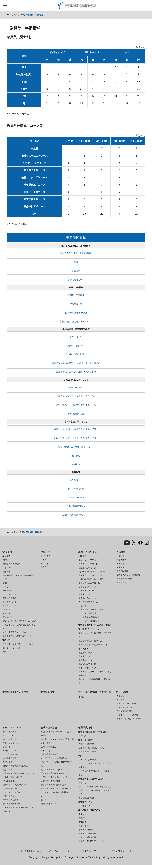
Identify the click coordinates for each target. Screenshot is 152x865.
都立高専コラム (47, 567)
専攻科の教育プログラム (89, 668)
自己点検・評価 (9, 602)
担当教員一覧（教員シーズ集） (92, 748)
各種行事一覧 (8, 747)
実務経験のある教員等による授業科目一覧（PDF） (76, 363)
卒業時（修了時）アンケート (76, 515)
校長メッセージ (76, 387)
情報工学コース (85, 660)
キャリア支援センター (126, 703)
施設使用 (45, 800)
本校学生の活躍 (9, 758)
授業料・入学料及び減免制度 (15, 766)
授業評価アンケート (76, 479)
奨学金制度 (7, 769)
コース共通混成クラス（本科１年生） (95, 609)
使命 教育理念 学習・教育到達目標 (76, 253)
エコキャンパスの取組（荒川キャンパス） (57, 794)
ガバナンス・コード (11, 606)
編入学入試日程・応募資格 (128, 575)
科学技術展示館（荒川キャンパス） (18, 644)
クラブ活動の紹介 (10, 754)
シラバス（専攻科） (76, 345)
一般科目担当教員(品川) (89, 617)
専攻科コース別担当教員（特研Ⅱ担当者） (95, 681)
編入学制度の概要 (124, 579)
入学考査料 (121, 560)
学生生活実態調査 (76, 488)
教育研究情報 (19, 15)
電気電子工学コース (87, 656)
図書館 (6, 652)
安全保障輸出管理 (76, 414)
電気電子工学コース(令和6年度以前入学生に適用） (92, 570)
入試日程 (120, 563)
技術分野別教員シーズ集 (76, 312)
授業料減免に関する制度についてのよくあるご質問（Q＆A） (19, 775)
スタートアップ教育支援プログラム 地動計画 (18, 809)
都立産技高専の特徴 (11, 564)
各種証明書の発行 (124, 711)
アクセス (7, 587)
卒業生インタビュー (11, 743)
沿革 (5, 579)
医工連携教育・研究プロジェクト (17, 636)
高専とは (7, 560)
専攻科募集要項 (123, 582)
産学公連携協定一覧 (87, 751)
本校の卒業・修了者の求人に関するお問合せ (57, 734)
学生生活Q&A (9, 735)
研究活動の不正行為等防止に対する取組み (76, 405)
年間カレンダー (9, 750)
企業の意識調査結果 (76, 506)
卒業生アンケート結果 (88, 833)
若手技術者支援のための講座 (53, 785)
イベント (45, 563)
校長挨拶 (7, 568)
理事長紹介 (7, 571)
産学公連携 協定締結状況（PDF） (76, 321)
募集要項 (120, 567)
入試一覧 (120, 556)
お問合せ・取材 (33, 850)
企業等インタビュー (125, 707)
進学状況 (76, 455)
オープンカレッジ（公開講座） (54, 758)
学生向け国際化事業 (11, 804)
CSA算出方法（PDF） (76, 354)
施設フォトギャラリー (12, 648)
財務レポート (8, 613)
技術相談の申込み (48, 747)
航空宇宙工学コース (87, 594)
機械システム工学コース (89, 560)
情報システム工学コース (89, 583)
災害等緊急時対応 (10, 788)
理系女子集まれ (9, 781)
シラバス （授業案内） (89, 613)
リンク (68, 850)
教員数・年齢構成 (76, 295)
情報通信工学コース (87, 587)
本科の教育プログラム (88, 602)
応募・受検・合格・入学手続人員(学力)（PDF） (76, 438)
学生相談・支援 (9, 732)
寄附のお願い (8, 617)
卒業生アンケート (76, 497)
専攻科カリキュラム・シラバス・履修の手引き (95, 674)
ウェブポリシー (118, 850)
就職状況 (76, 464)
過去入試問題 (122, 571)
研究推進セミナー (76, 279)
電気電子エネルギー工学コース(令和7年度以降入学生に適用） (92, 577)
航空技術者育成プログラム (14, 632)
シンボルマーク (9, 594)
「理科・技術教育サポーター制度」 (56, 777)
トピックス (45, 556)
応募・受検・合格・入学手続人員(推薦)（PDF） (76, 429)
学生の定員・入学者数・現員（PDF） (76, 446)
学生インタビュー (10, 739)
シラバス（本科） (76, 336)
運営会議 (76, 271)
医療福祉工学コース (87, 598)
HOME (9, 15)
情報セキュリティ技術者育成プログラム (19, 627)
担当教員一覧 (76, 304)
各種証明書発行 (9, 762)
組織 (76, 262)
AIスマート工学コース (88, 564)
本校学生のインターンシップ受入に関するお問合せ (57, 741)
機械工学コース (85, 653)
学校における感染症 (11, 792)
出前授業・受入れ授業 (50, 781)
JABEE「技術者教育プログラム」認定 (19, 621)
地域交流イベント (48, 804)
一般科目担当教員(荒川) (89, 621)
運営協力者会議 (9, 598)
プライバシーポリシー (91, 850)
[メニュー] (5, 4)
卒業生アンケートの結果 (127, 715)
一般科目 (82, 606)
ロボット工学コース (87, 590)
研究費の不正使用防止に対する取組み (76, 396)
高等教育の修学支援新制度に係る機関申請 (76, 372)
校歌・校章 (7, 590)
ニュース (45, 560)
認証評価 (7, 609)
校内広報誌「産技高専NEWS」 (16, 785)
